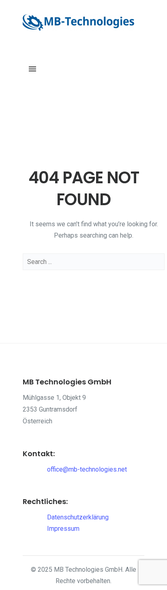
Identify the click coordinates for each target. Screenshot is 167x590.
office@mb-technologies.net (87, 469)
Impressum (63, 528)
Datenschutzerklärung (78, 517)
